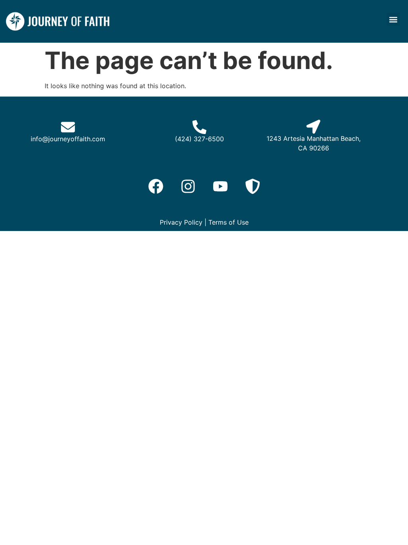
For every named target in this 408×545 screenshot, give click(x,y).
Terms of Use (228, 222)
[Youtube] (220, 186)
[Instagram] (188, 186)
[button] (393, 19)
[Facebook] (156, 186)
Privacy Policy (181, 222)
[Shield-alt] (252, 186)
